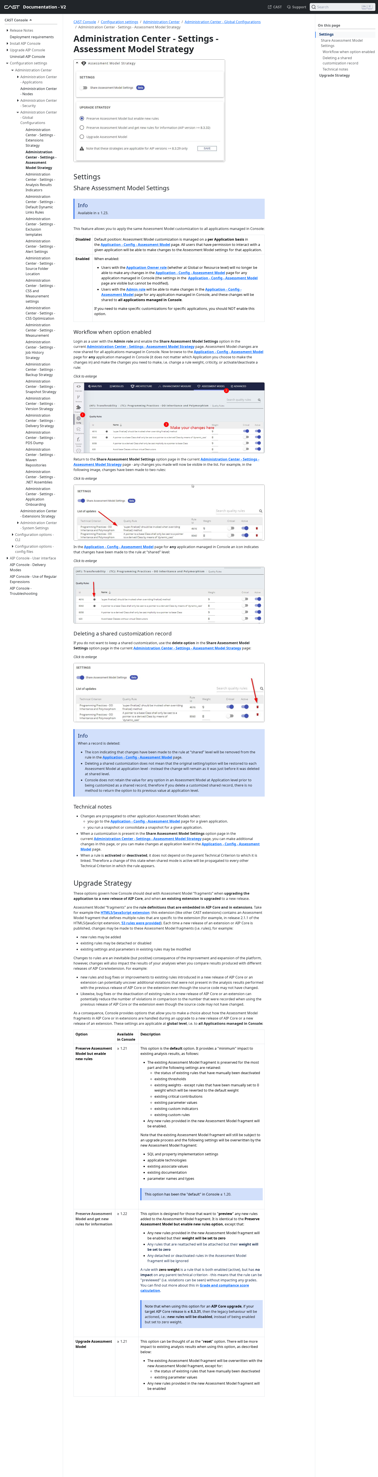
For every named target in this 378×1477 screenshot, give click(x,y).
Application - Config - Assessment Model (135, 244)
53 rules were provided (141, 923)
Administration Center (161, 21)
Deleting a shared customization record (340, 60)
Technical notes (335, 69)
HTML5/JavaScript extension (125, 912)
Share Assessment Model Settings (342, 43)
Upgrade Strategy (334, 75)
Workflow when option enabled (349, 51)
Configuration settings (119, 21)
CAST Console (85, 21)
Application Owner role (146, 267)
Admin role (135, 289)
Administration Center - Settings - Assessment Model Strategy (140, 346)
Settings (326, 34)
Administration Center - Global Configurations (223, 21)
